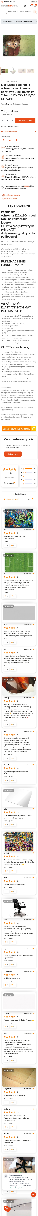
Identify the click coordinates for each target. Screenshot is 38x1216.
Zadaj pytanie (12, 454)
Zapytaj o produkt (10, 198)
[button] (13, 494)
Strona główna (8, 21)
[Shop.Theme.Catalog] (3, 11)
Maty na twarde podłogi (24, 21)
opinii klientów (9, 476)
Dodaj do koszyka (25, 120)
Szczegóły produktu (19, 131)
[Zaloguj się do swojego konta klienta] (25, 5)
